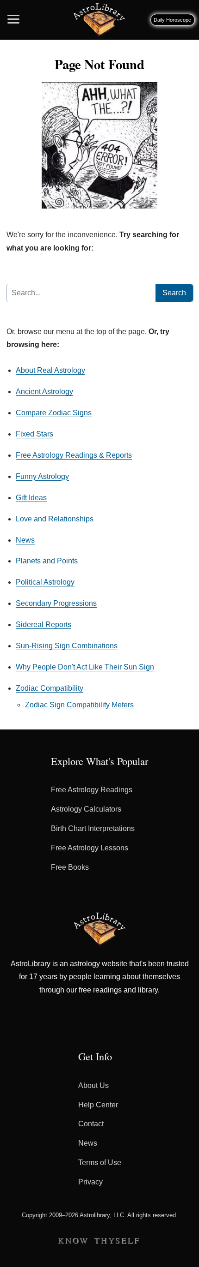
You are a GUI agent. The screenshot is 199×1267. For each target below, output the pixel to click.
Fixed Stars (34, 434)
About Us (93, 1085)
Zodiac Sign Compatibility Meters (79, 705)
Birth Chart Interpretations (93, 828)
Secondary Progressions (56, 603)
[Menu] (13, 16)
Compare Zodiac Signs (54, 413)
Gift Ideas (31, 498)
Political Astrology (45, 582)
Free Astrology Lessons (89, 848)
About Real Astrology (50, 370)
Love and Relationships (54, 519)
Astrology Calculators (86, 809)
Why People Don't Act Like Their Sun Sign (85, 667)
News (25, 540)
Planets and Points (47, 561)
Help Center (98, 1105)
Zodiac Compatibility (49, 688)
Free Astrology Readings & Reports (74, 455)
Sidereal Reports (43, 624)
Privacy (90, 1182)
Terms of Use (99, 1162)
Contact (91, 1124)
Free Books (70, 867)
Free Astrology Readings (91, 790)
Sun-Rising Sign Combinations (67, 646)
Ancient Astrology (44, 391)
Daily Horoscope (172, 20)
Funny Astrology (42, 476)
